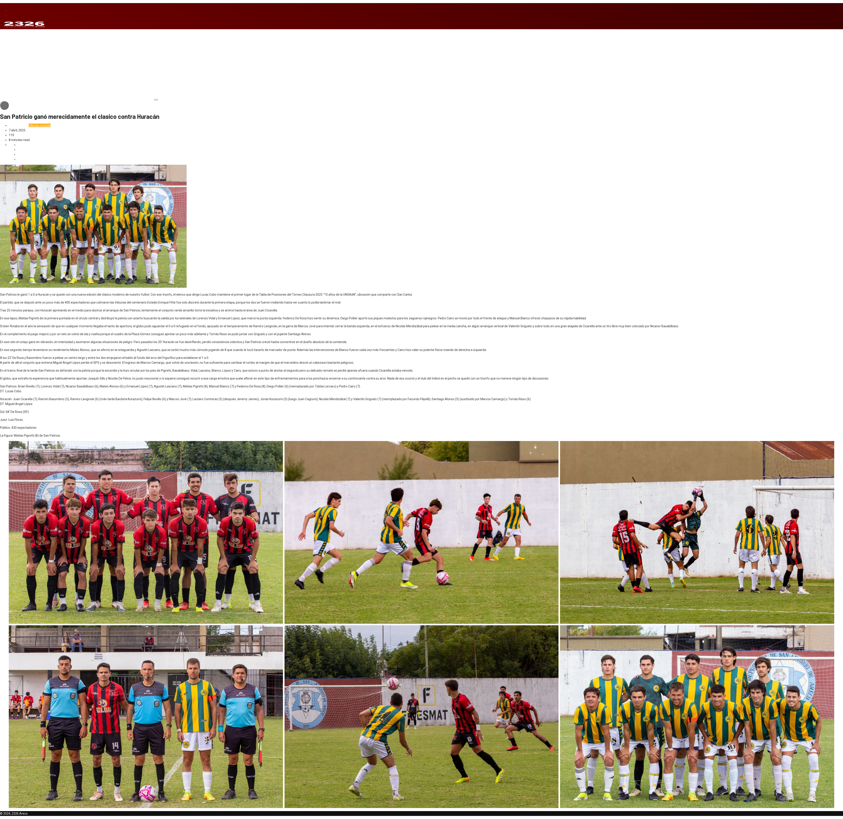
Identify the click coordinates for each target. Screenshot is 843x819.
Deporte (14, 125)
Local (24, 125)
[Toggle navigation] (156, 99)
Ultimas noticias (39, 125)
